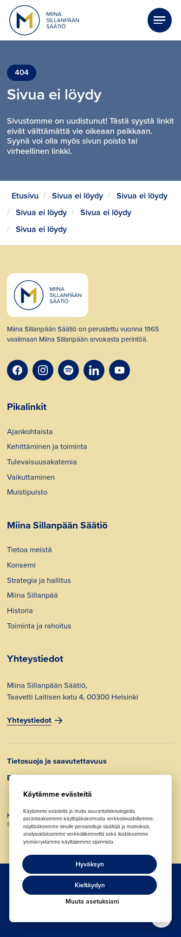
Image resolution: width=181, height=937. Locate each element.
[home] (44, 20)
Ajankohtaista (30, 432)
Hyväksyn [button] (90, 864)
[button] (160, 20)
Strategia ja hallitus (39, 581)
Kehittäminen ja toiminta (47, 447)
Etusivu (25, 196)
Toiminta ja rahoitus (39, 627)
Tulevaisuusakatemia (42, 463)
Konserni (21, 566)
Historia (20, 611)
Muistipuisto (27, 493)
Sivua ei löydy (77, 196)
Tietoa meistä (29, 550)
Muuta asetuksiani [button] (92, 901)
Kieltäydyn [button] (90, 885)
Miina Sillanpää (32, 596)
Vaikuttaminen (31, 478)
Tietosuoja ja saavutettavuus (57, 761)
